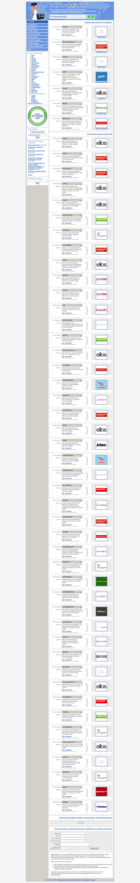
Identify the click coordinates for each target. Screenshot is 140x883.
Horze (33, 89)
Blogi (72, 880)
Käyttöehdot (86, 880)
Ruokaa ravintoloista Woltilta (37, 171)
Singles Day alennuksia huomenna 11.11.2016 (35, 158)
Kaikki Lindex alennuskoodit (69, 404)
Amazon (81, 822)
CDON (33, 58)
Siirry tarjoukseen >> (69, 42)
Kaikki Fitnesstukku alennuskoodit (70, 616)
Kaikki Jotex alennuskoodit (68, 449)
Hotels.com (34, 67)
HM (32, 57)
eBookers (34, 64)
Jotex (33, 75)
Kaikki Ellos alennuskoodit (68, 99)
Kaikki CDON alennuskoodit (69, 224)
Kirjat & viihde (32, 37)
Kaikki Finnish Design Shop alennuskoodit (72, 331)
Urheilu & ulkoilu (33, 43)
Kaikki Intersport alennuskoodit (69, 676)
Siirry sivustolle (67, 34)
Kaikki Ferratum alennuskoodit (69, 512)
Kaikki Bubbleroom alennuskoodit (70, 661)
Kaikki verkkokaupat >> (35, 103)
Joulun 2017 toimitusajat (35, 147)
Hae (90, 17)
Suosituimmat (32, 25)
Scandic (33, 78)
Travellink (34, 73)
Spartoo (33, 60)
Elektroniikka (32, 28)
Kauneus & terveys (34, 34)
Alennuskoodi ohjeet (63, 880)
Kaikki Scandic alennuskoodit (69, 314)
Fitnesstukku (35, 84)
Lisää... (30, 175)
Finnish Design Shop (37, 72)
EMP (32, 80)
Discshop (34, 92)
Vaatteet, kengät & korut (35, 46)
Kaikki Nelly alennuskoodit (68, 647)
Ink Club (33, 83)
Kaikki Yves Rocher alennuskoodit (70, 239)
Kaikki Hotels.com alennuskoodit (70, 51)
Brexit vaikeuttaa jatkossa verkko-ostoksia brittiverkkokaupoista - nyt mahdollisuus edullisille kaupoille (36, 166)
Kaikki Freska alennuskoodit (69, 36)
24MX (33, 97)
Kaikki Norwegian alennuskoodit (70, 494)
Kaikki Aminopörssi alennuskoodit (70, 632)
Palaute (93, 880)
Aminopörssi (35, 86)
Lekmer (33, 61)
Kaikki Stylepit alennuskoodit (69, 557)
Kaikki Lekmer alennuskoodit (69, 389)
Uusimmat (31, 22)
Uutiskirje (78, 880)
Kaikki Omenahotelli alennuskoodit (70, 129)
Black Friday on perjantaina (36, 151)
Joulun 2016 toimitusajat (35, 154)
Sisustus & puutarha (34, 40)
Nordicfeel (34, 90)
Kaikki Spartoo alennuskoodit (69, 284)
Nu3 (32, 81)
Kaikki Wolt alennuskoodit (68, 84)
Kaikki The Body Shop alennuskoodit (71, 586)
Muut (29, 49)
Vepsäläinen (35, 76)
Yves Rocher (35, 63)
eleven (33, 70)
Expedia (33, 69)
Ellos (32, 55)
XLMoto (33, 96)
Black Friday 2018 (33, 145)
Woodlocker (35, 102)
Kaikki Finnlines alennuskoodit (69, 811)
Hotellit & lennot (33, 31)
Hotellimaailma (36, 87)
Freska (33, 99)
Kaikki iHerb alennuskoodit (68, 114)
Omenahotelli (35, 66)
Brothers (34, 100)
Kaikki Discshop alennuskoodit (69, 797)
